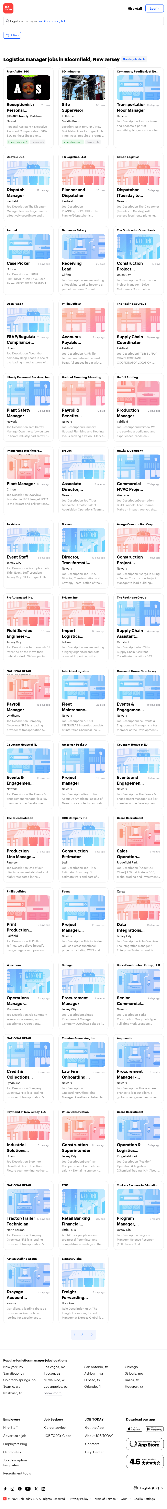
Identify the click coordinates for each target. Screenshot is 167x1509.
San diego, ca (13, 1373)
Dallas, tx (132, 1380)
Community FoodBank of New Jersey (137, 72)
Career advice (55, 1427)
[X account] (36, 1489)
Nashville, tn (12, 1393)
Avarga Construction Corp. (135, 524)
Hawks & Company (130, 450)
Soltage (67, 965)
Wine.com (14, 965)
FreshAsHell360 (18, 71)
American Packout (74, 744)
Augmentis (124, 1038)
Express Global (72, 1258)
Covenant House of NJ (22, 744)
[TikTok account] (5, 1489)
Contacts (92, 1444)
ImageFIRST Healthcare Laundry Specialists (23, 452)
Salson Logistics (128, 157)
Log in (154, 8)
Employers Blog (15, 1444)
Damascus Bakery (74, 230)
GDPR (125, 1498)
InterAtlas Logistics (75, 671)
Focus (66, 891)
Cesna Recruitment (130, 818)
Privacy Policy (79, 1498)
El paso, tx (92, 1380)
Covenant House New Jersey (136, 671)
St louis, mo (134, 1373)
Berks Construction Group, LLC (138, 965)
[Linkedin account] (43, 1489)
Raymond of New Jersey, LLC (26, 1112)
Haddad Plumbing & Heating (81, 377)
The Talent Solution (20, 818)
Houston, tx (134, 1386)
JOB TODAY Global (58, 1436)
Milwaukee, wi (54, 1380)
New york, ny (13, 1367)
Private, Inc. (70, 597)
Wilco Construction (75, 1112)
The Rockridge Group (131, 303)
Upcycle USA (15, 157)
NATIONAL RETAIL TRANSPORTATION (20, 672)
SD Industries (71, 71)
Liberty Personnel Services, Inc (28, 377)
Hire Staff (10, 1427)
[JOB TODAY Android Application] (155, 1429)
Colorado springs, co (19, 1380)
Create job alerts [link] (134, 59)
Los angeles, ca (56, 1386)
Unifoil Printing (127, 377)
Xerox (121, 891)
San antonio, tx (96, 1367)
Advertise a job (14, 1436)
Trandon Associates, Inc (78, 1038)
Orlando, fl (92, 1386)
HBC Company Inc (74, 818)
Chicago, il (133, 1367)
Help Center (94, 1452)
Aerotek (12, 230)
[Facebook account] (20, 1489)
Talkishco (13, 524)
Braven (67, 450)
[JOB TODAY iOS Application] (134, 1429)
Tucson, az (52, 1373)
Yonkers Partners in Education (137, 1185)
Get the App (94, 1427)
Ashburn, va (93, 1373)
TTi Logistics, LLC (74, 157)
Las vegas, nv (54, 1367)
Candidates (12, 1452)
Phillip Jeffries (71, 303)
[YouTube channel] (28, 1489)
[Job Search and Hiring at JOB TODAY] (8, 8)
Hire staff (135, 8)
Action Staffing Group (22, 1258)
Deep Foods (15, 303)
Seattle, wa (11, 1386)
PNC (65, 1185)
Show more (53, 1393)
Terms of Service (104, 1498)
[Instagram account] (12, 1489)
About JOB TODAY (99, 1436)
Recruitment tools (17, 1473)
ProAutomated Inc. (20, 597)
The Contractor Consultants (136, 230)
